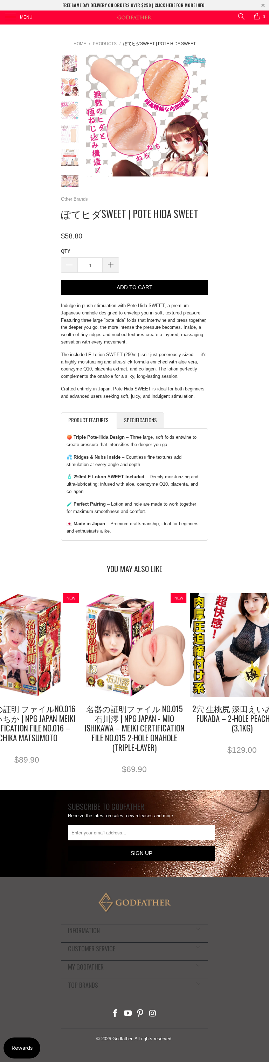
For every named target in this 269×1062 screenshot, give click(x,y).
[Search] (240, 16)
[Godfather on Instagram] (153, 1013)
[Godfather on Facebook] (115, 1013)
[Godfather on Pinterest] (140, 1013)
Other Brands (74, 199)
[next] (201, 116)
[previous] (92, 116)
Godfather (122, 1038)
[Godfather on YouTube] (128, 1013)
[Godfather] (134, 18)
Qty (65, 251)
